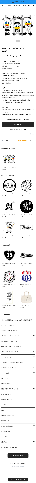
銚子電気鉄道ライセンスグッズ (9, 330)
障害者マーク (5, 420)
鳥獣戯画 (4, 405)
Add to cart (18, 124)
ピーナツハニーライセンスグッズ (10, 336)
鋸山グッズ (4, 442)
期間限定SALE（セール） (8, 415)
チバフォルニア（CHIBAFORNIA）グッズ (12, 362)
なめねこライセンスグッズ (8, 325)
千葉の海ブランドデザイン (8, 367)
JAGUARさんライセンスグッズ (9, 352)
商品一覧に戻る (18, 455)
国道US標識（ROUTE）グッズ (9, 389)
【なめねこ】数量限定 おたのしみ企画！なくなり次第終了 (17, 320)
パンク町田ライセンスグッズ (9, 341)
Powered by (16, 466)
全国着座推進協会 (6, 399)
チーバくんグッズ (6, 357)
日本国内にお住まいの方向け (18, 129)
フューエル (4, 436)
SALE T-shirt (5, 378)
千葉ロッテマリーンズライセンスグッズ (11, 346)
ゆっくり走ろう (5, 373)
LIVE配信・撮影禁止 (7, 426)
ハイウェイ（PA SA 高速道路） (9, 447)
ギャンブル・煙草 (5, 431)
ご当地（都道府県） (6, 394)
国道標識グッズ (5, 383)
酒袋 (2, 410)
